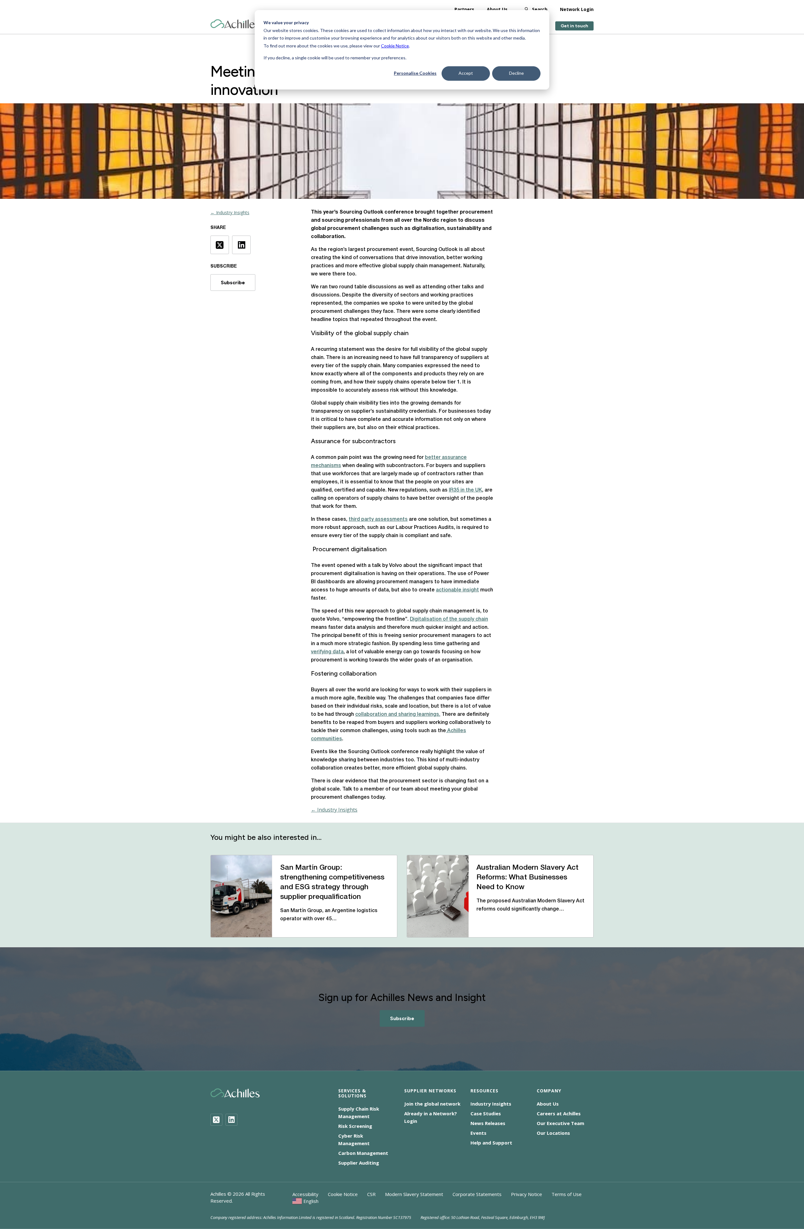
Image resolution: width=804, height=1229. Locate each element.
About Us (497, 9)
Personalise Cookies (415, 73)
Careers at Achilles (559, 1113)
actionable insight (457, 590)
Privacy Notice (526, 1194)
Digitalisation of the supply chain (449, 619)
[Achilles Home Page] (235, 24)
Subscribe (233, 282)
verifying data (327, 652)
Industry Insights (490, 1104)
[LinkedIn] (231, 1120)
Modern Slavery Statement (414, 1194)
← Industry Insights (229, 212)
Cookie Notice (395, 45)
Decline (516, 73)
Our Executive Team (560, 1123)
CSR (371, 1194)
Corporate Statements (477, 1194)
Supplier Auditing (358, 1163)
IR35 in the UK (465, 490)
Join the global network (432, 1104)
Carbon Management (363, 1153)
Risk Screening (355, 1126)
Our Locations (553, 1133)
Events (478, 1133)
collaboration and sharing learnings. (397, 714)
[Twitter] (216, 1120)
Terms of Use (566, 1194)
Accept (466, 73)
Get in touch (574, 26)
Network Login (577, 9)
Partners (464, 9)
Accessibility (305, 1194)
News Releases (487, 1123)
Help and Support (491, 1142)
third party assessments (378, 519)
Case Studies (485, 1113)
